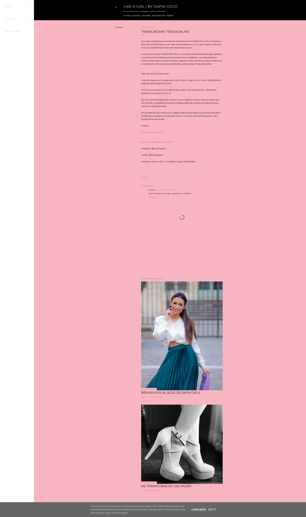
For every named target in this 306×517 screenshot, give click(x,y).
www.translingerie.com (152, 132)
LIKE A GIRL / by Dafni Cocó (150, 6)
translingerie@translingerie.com (156, 142)
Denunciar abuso (13, 31)
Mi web (127, 16)
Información (158, 16)
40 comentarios (155, 397)
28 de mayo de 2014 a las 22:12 (167, 190)
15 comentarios (155, 490)
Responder (153, 197)
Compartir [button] (119, 27)
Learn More (198, 509)
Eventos (136, 16)
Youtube (146, 16)
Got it (212, 509)
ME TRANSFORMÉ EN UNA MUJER (166, 486)
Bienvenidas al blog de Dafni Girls (170, 392)
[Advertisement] (182, 255)
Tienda (169, 16)
